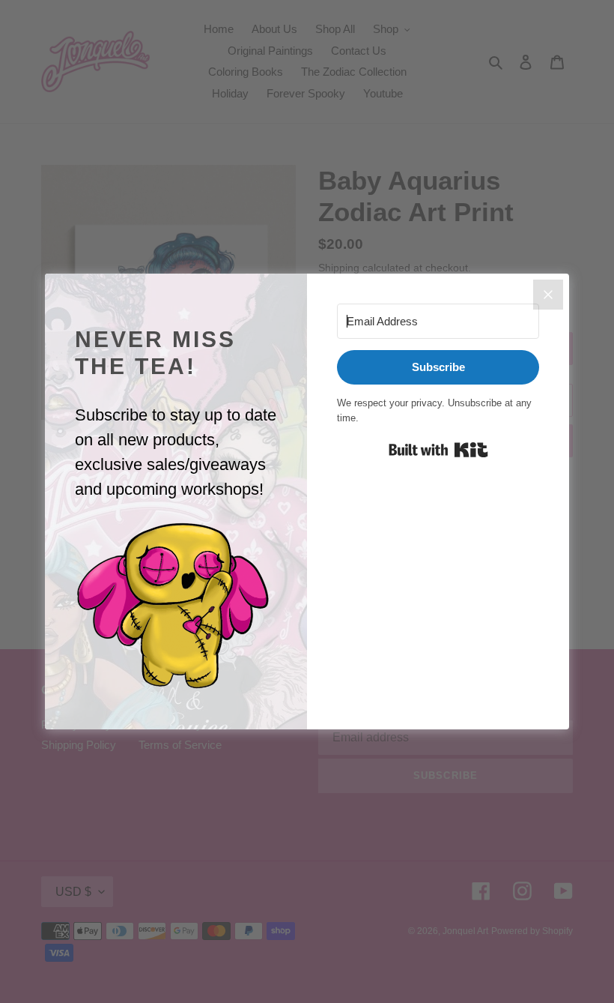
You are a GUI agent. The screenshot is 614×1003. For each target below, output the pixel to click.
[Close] (548, 295)
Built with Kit (438, 449)
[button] (176, 606)
